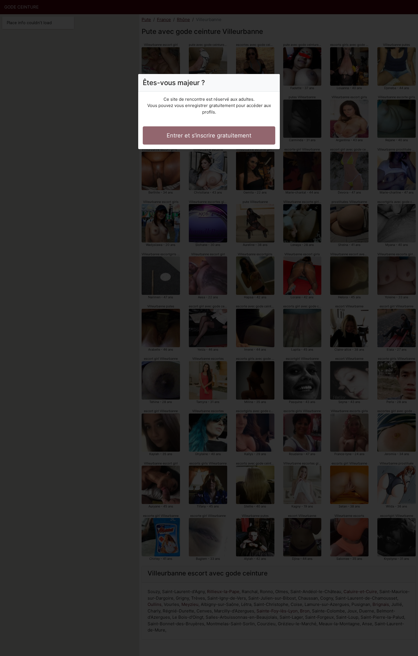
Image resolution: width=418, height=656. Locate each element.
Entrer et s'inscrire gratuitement (209, 135)
